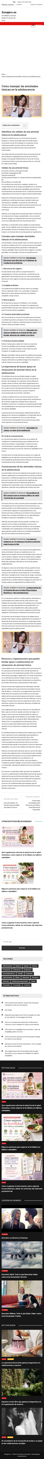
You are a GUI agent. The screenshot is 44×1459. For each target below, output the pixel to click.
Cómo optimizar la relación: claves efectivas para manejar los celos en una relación (22, 1004)
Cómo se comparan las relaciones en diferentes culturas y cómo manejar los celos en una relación (22, 1023)
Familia (20, 973)
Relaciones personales (20, 981)
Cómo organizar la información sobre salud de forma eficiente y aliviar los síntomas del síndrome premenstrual (22, 925)
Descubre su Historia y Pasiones (15, 1238)
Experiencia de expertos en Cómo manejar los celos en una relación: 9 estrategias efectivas (22, 1016)
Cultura (34, 966)
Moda (17, 977)
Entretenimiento (9, 973)
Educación (17, 970)
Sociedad (6, 985)
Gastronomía (7, 977)
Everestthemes (22, 1456)
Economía (6, 970)
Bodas (26, 966)
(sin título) (8, 1010)
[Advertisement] (22, 48)
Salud (33, 981)
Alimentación (7, 966)
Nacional (26, 977)
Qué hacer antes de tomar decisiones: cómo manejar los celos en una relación (23, 1045)
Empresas (27, 970)
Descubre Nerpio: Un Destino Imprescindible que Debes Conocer (12, 805)
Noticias (6, 981)
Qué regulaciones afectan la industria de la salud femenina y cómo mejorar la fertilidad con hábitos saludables (22, 855)
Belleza (18, 966)
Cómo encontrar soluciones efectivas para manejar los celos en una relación (22, 1038)
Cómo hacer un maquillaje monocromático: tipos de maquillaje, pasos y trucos (22, 1031)
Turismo (27, 985)
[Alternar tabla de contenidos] (23, 126)
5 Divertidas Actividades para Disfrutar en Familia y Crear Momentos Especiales (33, 805)
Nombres (35, 977)
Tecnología (17, 985)
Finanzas (29, 973)
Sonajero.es (9, 12)
